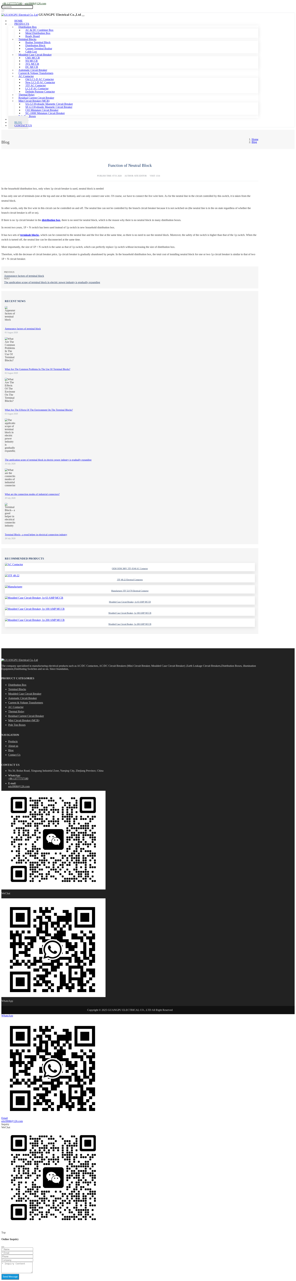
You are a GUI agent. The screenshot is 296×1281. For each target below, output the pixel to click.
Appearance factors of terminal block (24, 275)
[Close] (2, 1246)
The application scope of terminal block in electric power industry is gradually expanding (52, 282)
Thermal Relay (16, 711)
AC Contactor (15, 707)
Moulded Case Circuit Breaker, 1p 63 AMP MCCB (130, 602)
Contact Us (23, 125)
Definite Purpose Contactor (40, 91)
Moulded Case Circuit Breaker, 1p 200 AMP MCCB (129, 624)
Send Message (10, 1276)
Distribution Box (17, 684)
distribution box (51, 220)
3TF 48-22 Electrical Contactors (130, 579)
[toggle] (83, 15)
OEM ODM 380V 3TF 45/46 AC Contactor (130, 568)
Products (13, 741)
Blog (11, 750)
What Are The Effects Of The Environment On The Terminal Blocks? (39, 410)
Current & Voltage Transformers (25, 702)
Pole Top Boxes (17, 724)
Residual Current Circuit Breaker (26, 715)
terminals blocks (29, 234)
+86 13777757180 (12, 3)
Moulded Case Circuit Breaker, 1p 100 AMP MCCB (129, 613)
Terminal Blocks (17, 689)
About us (13, 745)
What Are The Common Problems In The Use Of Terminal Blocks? (37, 369)
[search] (2, 10)
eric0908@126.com (35, 3)
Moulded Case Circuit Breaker (24, 693)
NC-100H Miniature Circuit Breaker (45, 113)
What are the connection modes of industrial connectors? (32, 494)
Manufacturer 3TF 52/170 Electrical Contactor (130, 591)
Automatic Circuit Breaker (22, 698)
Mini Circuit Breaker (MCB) (23, 720)
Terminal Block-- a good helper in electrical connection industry (36, 534)
